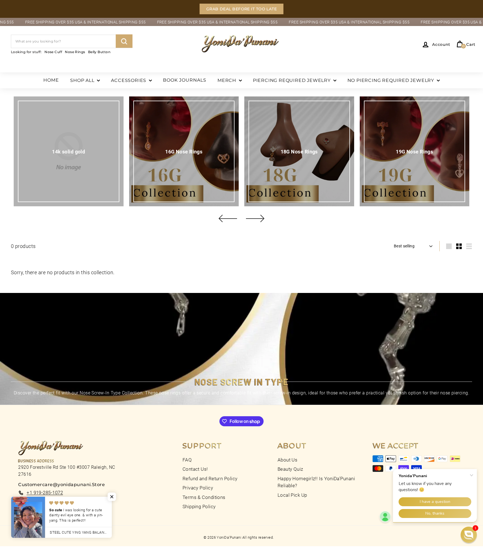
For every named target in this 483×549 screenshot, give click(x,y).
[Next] (255, 218)
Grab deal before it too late (241, 8)
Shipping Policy (199, 506)
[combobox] (71, 41)
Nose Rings (75, 51)
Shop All (83, 80)
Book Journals (184, 80)
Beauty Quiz (290, 469)
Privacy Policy (198, 488)
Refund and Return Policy (210, 478)
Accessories (129, 80)
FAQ (187, 460)
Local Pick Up (292, 495)
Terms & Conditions (204, 497)
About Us (288, 460)
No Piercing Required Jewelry (391, 80)
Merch (227, 80)
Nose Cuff (53, 51)
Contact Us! (195, 469)
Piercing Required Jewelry (292, 80)
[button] (112, 497)
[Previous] (227, 218)
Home (51, 80)
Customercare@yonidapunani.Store (61, 484)
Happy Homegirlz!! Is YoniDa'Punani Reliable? (316, 482)
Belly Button (99, 51)
